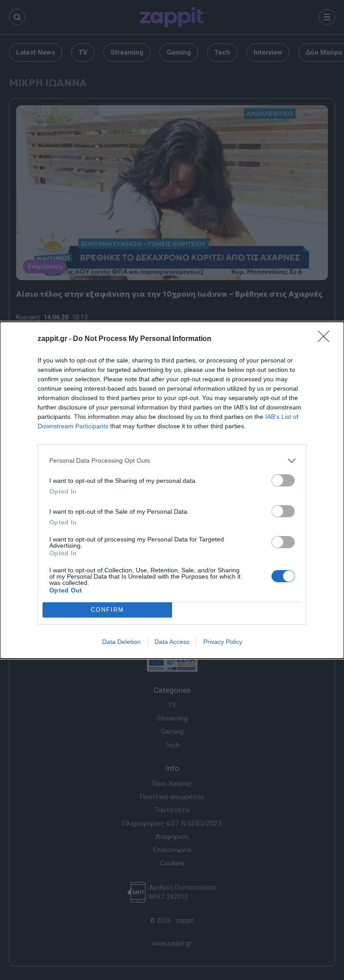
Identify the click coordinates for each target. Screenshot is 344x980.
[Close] (326, 339)
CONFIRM (107, 609)
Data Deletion (121, 641)
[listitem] (172, 460)
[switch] (283, 480)
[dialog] (172, 490)
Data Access (172, 641)
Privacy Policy (222, 641)
